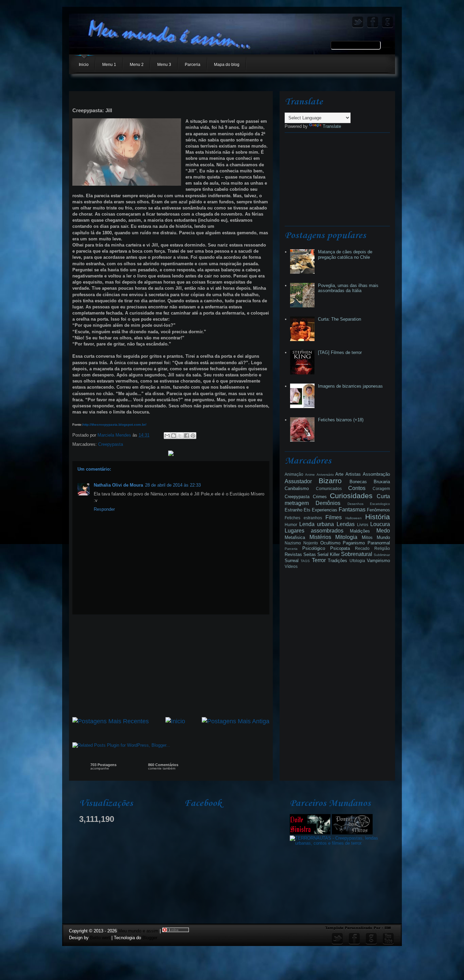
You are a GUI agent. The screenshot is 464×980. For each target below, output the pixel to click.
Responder (104, 509)
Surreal (292, 560)
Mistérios (320, 537)
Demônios (328, 503)
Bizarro (330, 481)
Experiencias (324, 509)
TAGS (305, 561)
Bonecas (358, 481)
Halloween (353, 518)
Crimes (320, 496)
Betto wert (100, 937)
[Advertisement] (171, 665)
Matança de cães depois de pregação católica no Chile (345, 254)
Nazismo (293, 543)
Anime (310, 474)
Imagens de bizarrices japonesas (350, 386)
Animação (294, 474)
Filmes (333, 517)
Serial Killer (328, 554)
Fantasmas (352, 509)
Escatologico (380, 504)
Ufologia (357, 560)
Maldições (360, 531)
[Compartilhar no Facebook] (186, 435)
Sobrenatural (356, 554)
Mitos (367, 537)
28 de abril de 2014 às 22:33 (173, 485)
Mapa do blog (226, 64)
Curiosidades (351, 496)
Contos (356, 488)
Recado (362, 548)
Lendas (346, 524)
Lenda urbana (316, 524)
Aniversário (325, 474)
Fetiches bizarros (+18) (340, 419)
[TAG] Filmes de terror (340, 352)
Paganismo (354, 542)
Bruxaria (382, 481)
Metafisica (295, 537)
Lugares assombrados (314, 531)
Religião (382, 548)
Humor (291, 524)
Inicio (84, 64)
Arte (339, 474)
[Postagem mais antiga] (235, 721)
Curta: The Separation (339, 319)
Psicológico (313, 548)
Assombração (376, 474)
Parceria (192, 64)
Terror (319, 560)
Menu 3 (164, 64)
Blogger (149, 937)
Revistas (293, 554)
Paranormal (379, 542)
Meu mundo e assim (139, 930)
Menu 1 (109, 64)
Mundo (383, 537)
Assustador (298, 481)
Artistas (353, 474)
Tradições (337, 560)
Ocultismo (330, 542)
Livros (362, 524)
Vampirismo (378, 560)
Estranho (293, 509)
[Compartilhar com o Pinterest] (193, 435)
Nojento (310, 543)
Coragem (381, 488)
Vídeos (291, 566)
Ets (307, 509)
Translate (332, 126)
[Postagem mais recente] (110, 721)
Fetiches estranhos (303, 518)
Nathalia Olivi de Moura (118, 485)
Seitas (309, 554)
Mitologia (346, 537)
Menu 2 (137, 64)
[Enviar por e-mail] (167, 435)
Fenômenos (378, 509)
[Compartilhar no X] (180, 435)
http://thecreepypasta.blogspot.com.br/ (114, 424)
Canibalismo (297, 488)
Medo (383, 531)
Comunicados (329, 488)
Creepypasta (110, 444)
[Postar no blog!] (173, 435)
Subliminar (382, 555)
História (377, 517)
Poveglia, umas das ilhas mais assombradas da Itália (348, 288)
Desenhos (355, 504)
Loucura (380, 524)
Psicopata (340, 548)
